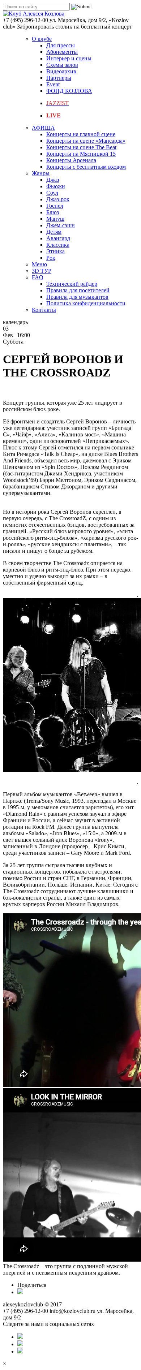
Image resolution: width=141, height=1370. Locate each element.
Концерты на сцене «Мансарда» (85, 141)
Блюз (52, 212)
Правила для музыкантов (77, 297)
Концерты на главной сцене (80, 134)
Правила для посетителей (78, 290)
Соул (52, 193)
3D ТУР (41, 271)
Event (53, 84)
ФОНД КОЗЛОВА (69, 91)
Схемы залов (62, 65)
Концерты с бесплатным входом (86, 167)
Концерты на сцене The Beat (81, 147)
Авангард (58, 238)
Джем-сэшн (60, 225)
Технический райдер (71, 284)
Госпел (54, 206)
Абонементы (62, 52)
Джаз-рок (57, 199)
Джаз (52, 180)
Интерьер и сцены (68, 58)
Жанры (41, 173)
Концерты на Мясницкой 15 (81, 154)
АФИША (43, 128)
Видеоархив (61, 71)
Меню (39, 264)
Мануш (55, 219)
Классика (57, 245)
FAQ (37, 277)
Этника (55, 251)
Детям (53, 232)
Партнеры (58, 78)
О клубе (42, 39)
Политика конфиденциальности (85, 303)
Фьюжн (55, 186)
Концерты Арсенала (71, 160)
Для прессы (60, 45)
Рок (50, 258)
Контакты (44, 310)
